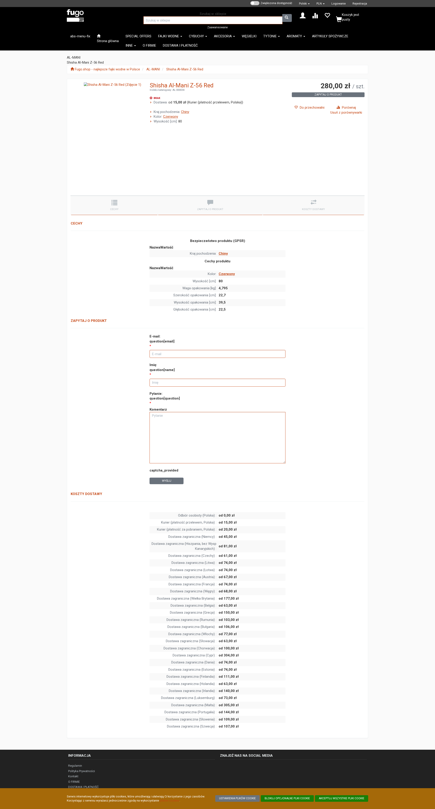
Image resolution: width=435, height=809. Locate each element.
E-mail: (162, 338)
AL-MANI (153, 69)
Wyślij (166, 480)
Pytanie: (165, 396)
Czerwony (170, 117)
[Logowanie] (303, 15)
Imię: (162, 367)
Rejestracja (360, 3)
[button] (304, 3)
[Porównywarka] (315, 15)
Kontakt (73, 776)
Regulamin (75, 765)
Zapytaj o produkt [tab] (210, 209)
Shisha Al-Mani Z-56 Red (184, 69)
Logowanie (338, 3)
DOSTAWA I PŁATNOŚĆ (83, 787)
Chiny (185, 112)
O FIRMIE (74, 781)
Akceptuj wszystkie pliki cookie (341, 798)
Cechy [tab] (114, 209)
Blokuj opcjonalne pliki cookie (287, 798)
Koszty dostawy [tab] (313, 209)
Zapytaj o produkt (328, 94)
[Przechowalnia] (327, 15)
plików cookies (169, 800)
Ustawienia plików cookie (237, 798)
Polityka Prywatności (81, 771)
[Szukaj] (287, 18)
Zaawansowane (217, 27)
